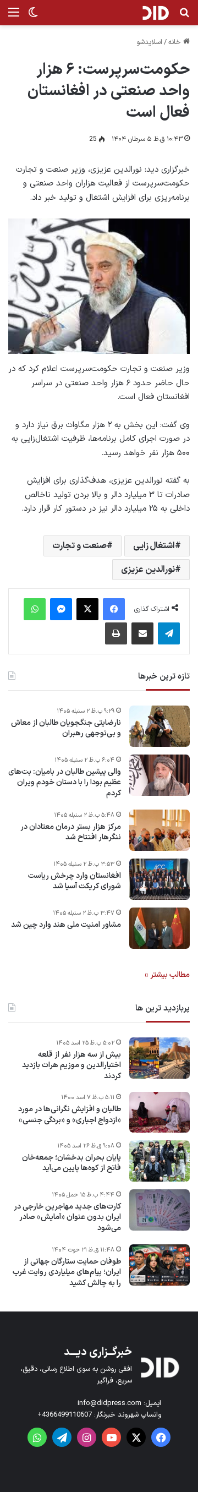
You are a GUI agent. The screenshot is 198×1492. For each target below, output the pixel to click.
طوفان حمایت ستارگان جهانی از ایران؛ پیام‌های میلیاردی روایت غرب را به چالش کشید (67, 1272)
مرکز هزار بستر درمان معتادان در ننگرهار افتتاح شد (70, 832)
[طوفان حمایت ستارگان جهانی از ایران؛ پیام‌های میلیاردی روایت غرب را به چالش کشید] (159, 1265)
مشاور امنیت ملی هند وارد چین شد (66, 925)
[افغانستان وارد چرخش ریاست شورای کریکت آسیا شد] (159, 879)
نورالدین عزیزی (148, 569)
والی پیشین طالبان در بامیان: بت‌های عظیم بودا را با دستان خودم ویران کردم (64, 783)
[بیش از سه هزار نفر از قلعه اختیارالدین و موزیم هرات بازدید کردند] (159, 1058)
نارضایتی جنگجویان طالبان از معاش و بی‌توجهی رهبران (66, 728)
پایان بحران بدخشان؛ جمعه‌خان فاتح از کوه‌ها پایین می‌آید (71, 1163)
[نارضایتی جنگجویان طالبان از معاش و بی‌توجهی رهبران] (159, 726)
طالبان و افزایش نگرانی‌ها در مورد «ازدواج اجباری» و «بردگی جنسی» (69, 1114)
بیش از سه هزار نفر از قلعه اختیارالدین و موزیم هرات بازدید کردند (71, 1066)
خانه (175, 42)
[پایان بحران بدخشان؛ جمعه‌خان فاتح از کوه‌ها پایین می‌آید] (159, 1161)
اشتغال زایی (154, 546)
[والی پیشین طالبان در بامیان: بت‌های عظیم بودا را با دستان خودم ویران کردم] (159, 775)
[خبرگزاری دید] (155, 12)
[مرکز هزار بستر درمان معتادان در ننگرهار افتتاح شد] (159, 830)
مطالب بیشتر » (167, 975)
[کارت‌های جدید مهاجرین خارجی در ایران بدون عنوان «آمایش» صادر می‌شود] (159, 1210)
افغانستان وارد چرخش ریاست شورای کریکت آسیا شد (74, 881)
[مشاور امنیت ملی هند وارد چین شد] (159, 928)
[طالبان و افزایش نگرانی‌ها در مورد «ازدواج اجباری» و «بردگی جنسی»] (159, 1112)
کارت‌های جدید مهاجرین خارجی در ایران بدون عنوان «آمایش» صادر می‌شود (67, 1217)
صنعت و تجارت (79, 546)
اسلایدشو (149, 42)
